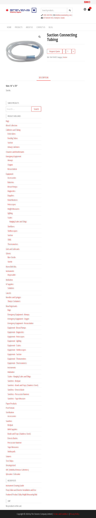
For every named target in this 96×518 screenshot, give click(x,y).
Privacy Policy (74, 513)
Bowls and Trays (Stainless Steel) (19, 433)
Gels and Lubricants (12, 249)
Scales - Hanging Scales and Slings (19, 376)
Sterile (10, 261)
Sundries (9, 421)
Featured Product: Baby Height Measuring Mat (21, 494)
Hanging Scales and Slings (18, 221)
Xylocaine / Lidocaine (13, 474)
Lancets (8, 293)
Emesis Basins (13, 438)
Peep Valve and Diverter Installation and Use (21, 490)
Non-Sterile (12, 257)
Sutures (8, 456)
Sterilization (10, 412)
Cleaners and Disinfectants (15, 151)
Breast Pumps (12, 186)
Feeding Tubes (13, 138)
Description (43, 77)
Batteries (11, 182)
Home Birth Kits (11, 266)
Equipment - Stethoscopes (17, 349)
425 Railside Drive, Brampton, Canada (54, 18)
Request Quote (54, 51)
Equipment (9, 174)
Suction (65, 57)
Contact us (40, 27)
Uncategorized (11, 465)
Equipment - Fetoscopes (16, 336)
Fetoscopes (12, 204)
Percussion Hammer (15, 442)
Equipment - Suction (14, 354)
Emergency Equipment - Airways (18, 314)
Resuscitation (12, 169)
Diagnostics (11, 191)
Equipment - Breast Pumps (17, 327)
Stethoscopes (12, 230)
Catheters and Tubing (13, 129)
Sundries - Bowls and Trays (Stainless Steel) (23, 385)
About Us (29, 27)
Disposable (11, 274)
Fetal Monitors (13, 200)
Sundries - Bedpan (14, 380)
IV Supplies (9, 284)
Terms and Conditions (61, 513)
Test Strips (9, 460)
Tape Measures (13, 447)
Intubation (9, 279)
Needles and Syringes (13, 297)
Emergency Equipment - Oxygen (18, 318)
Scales (10, 217)
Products (18, 27)
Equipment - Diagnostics (16, 332)
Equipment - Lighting (14, 341)
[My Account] (85, 9)
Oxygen (10, 164)
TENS (9, 239)
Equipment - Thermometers (17, 363)
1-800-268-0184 (47, 15)
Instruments (10, 271)
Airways (10, 160)
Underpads (11, 451)
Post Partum (10, 407)
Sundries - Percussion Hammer (18, 394)
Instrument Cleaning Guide (15, 485)
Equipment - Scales (14, 345)
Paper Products (11, 403)
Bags (7, 121)
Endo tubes (11, 133)
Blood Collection (11, 125)
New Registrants (11, 306)
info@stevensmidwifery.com (63, 15)
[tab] (45, 78)
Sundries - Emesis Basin (16, 389)
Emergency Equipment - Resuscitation (20, 323)
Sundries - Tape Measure (16, 398)
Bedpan (10, 425)
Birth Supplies (12, 429)
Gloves (8, 253)
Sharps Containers (14, 301)
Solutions (11, 288)
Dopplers (11, 195)
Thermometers (13, 244)
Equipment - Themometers (17, 358)
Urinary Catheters (14, 147)
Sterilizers (11, 226)
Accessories (12, 177)
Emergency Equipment (13, 156)
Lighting (10, 213)
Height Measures (13, 208)
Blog (51, 27)
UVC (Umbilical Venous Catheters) (17, 469)
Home (9, 27)
